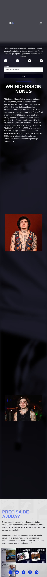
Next (23, 76)
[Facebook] (36, 572)
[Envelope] (17, 572)
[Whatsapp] (23, 572)
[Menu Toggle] (41, 23)
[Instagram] (30, 572)
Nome (6, 66)
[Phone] (10, 572)
